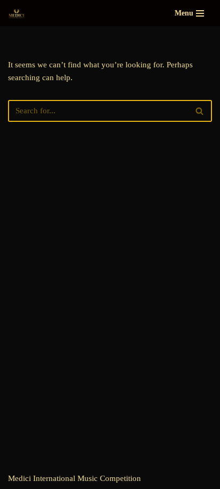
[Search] (200, 111)
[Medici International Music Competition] (16, 13)
